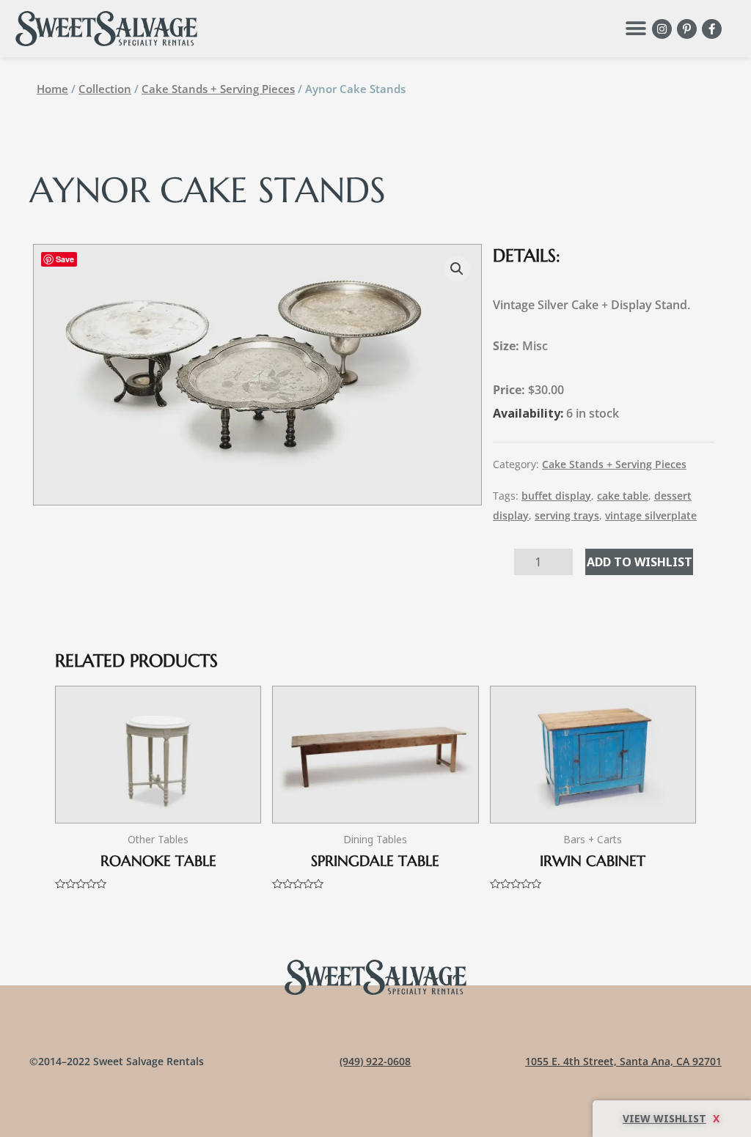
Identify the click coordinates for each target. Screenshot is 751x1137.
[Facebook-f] (712, 29)
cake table (622, 496)
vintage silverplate (651, 515)
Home (52, 88)
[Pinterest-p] (687, 29)
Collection (104, 88)
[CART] (672, 1118)
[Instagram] (662, 29)
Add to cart (639, 562)
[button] (635, 28)
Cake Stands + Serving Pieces (218, 88)
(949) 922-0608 (375, 1061)
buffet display (556, 496)
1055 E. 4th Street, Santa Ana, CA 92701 (623, 1061)
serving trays (567, 515)
